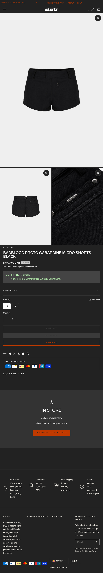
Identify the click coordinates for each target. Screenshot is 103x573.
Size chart (96, 300)
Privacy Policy (91, 551)
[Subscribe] (96, 542)
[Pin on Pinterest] (19, 353)
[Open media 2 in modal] (46, 173)
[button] (4, 9)
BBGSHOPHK (61, 567)
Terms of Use (80, 551)
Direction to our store (50, 433)
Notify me (51, 343)
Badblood (8, 248)
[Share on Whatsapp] (23, 353)
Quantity (6, 313)
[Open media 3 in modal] (98, 173)
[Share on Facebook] (10, 353)
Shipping (16, 267)
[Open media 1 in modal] (98, 18)
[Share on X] (14, 353)
